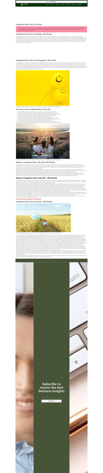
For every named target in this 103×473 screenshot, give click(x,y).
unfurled (59, 122)
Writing (68, 4)
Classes (57, 4)
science (38, 164)
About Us (52, 4)
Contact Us (80, 4)
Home (47, 4)
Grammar (73, 4)
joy (48, 41)
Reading (62, 4)
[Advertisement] (47, 14)
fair (62, 164)
